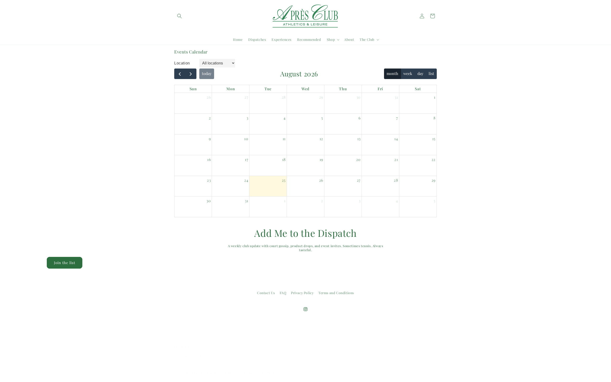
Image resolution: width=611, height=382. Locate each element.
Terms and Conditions (336, 293)
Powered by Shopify (220, 373)
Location (182, 63)
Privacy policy (247, 373)
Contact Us (266, 293)
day (420, 73)
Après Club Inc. (196, 373)
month (392, 73)
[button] (179, 16)
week (407, 73)
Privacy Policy (302, 293)
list (431, 73)
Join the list (64, 262)
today (206, 73)
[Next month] (190, 74)
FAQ (283, 293)
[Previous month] (179, 74)
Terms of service (273, 373)
